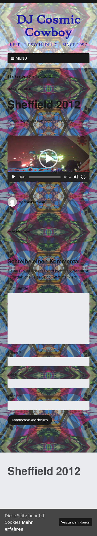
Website (15, 396)
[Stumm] (75, 177)
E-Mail (15, 374)
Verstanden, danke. (75, 522)
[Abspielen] (13, 177)
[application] (48, 159)
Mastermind (34, 201)
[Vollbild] (83, 177)
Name (14, 352)
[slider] (45, 177)
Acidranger (21, 231)
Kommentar (18, 288)
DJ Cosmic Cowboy (48, 26)
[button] (48, 158)
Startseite (16, 76)
